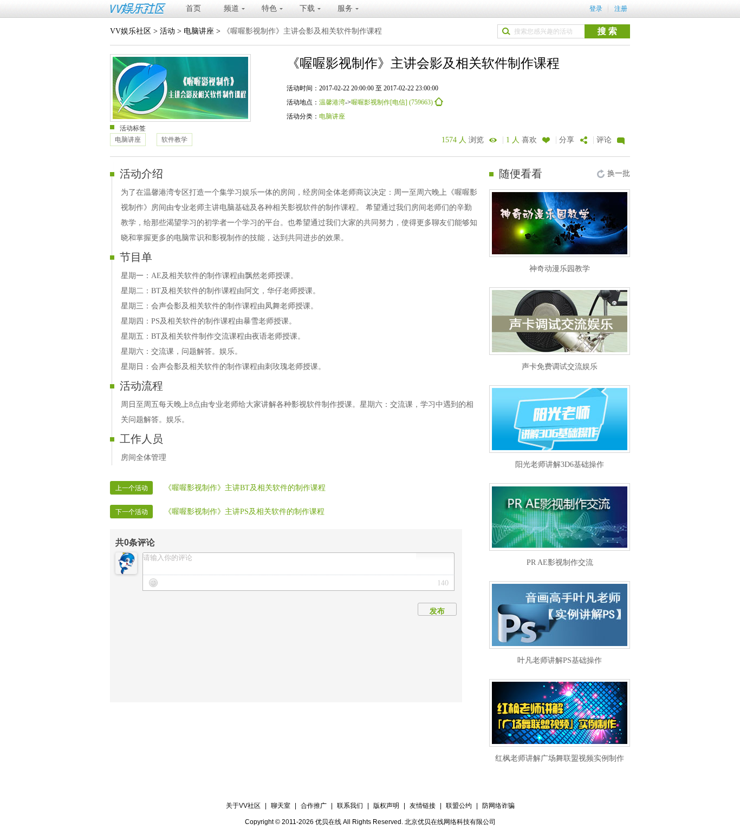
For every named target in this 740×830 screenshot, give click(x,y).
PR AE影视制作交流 (560, 562)
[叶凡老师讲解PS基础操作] (559, 615)
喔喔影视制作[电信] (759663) (392, 102)
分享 (566, 140)
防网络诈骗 (498, 805)
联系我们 (350, 805)
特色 (269, 8)
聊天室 (280, 805)
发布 (437, 611)
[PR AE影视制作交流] (559, 517)
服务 (345, 8)
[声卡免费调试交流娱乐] (559, 321)
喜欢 (521, 140)
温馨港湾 (332, 102)
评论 (604, 140)
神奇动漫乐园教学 (559, 269)
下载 (307, 8)
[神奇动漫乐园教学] (559, 223)
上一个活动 (131, 488)
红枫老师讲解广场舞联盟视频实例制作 (559, 758)
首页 (193, 8)
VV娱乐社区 (130, 31)
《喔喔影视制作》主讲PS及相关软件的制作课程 (244, 512)
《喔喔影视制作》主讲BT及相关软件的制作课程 (245, 488)
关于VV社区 (243, 805)
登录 (595, 8)
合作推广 (314, 805)
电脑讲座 (199, 31)
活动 (167, 31)
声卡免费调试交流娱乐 (560, 367)
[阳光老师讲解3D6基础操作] (559, 419)
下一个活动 (131, 512)
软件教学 (174, 139)
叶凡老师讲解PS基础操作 (559, 660)
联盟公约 (459, 805)
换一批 (618, 173)
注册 (620, 8)
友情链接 (423, 805)
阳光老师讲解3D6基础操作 (559, 464)
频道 (231, 8)
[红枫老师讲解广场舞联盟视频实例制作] (559, 713)
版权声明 (386, 805)
